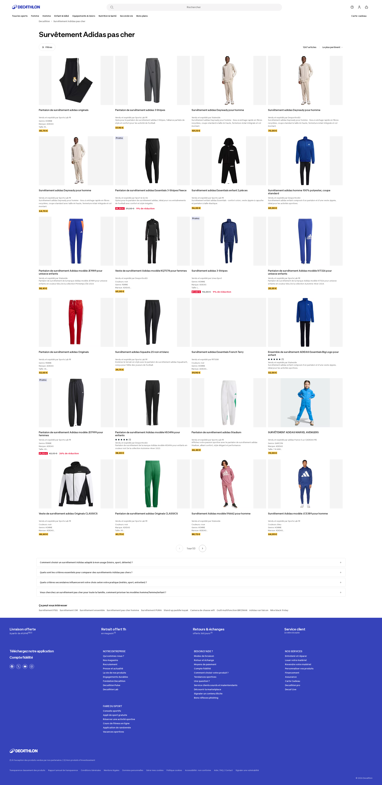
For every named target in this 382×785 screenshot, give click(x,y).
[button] (228, 183)
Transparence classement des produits (27, 770)
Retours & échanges (208, 631)
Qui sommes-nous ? (113, 656)
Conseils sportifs (112, 711)
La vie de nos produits (114, 672)
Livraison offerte (23, 631)
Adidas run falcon (258, 610)
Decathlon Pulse (111, 685)
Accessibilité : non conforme (198, 770)
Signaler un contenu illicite (208, 693)
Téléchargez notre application (32, 651)
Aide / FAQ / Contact (223, 770)
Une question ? (202, 681)
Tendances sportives (205, 677)
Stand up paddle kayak (176, 610)
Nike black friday (279, 610)
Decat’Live (290, 689)
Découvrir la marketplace (207, 689)
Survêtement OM (69, 610)
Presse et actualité (113, 668)
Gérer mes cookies (155, 770)
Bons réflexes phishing (206, 697)
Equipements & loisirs (84, 16)
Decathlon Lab (110, 689)
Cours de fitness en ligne (116, 723)
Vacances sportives (113, 731)
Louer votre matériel (296, 660)
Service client (294, 630)
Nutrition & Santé (108, 16)
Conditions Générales (91, 770)
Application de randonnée (117, 727)
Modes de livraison (204, 656)
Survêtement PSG (48, 610)
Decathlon (44, 21)
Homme (47, 16)
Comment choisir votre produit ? (211, 672)
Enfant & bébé (61, 16)
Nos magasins (110, 660)
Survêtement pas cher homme (123, 610)
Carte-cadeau (358, 16)
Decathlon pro (292, 685)
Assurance (291, 677)
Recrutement (110, 664)
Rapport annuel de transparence (63, 770)
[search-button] (112, 8)
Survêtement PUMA (151, 610)
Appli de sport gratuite (115, 715)
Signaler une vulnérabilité (247, 770)
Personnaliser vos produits (299, 668)
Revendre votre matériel (298, 664)
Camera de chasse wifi (202, 610)
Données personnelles (132, 770)
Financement (292, 672)
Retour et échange (204, 660)
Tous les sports (20, 16)
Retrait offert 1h (113, 631)
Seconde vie (126, 16)
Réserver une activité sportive (119, 719)
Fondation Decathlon (114, 681)
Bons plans (142, 16)
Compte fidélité (21, 657)
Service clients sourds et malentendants (215, 685)
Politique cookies (174, 770)
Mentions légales (111, 770)
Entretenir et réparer (296, 656)
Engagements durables (115, 677)
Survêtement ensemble (92, 610)
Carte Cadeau (292, 681)
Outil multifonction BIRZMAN (232, 610)
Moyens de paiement (205, 664)
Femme (35, 16)
